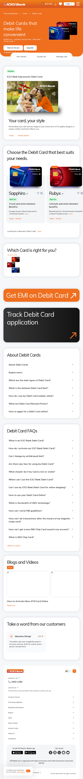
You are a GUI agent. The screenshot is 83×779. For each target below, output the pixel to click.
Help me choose (13, 48)
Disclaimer (35, 772)
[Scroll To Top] (74, 671)
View (39, 231)
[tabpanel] (41, 360)
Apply (11, 135)
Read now (11, 605)
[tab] (21, 57)
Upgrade (30, 48)
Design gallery (23, 135)
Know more (8, 41)
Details (18, 219)
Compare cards (12, 255)
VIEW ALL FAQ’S (13, 546)
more (26, 214)
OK (28, 771)
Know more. (21, 772)
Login (68, 4)
